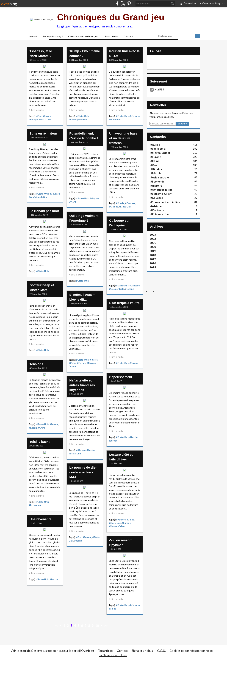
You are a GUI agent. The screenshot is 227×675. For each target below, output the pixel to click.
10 (97, 626)
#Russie (47, 116)
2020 (153, 246)
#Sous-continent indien (165, 202)
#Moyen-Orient (117, 526)
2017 (153, 259)
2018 (153, 255)
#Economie (115, 119)
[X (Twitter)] (123, 3)
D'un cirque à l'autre (124, 303)
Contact (128, 36)
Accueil (33, 36)
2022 (153, 238)
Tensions (36, 364)
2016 (153, 263)
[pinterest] (129, 3)
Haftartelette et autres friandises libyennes (82, 385)
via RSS (159, 89)
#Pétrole (121, 519)
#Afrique (113, 206)
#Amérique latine (78, 119)
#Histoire (134, 116)
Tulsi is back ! (39, 441)
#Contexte (157, 210)
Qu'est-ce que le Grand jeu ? (84, 36)
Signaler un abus (142, 651)
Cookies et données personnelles (191, 651)
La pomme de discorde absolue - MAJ (82, 472)
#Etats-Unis (45, 119)
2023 (153, 234)
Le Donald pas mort (44, 211)
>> (106, 626)
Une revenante (40, 519)
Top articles (105, 651)
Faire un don (111, 36)
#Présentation (159, 214)
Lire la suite (37, 109)
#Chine (72, 363)
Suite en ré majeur (43, 133)
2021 (153, 242)
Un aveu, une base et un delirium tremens (123, 138)
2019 (153, 250)
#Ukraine (156, 169)
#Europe (33, 119)
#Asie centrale (116, 289)
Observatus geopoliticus (47, 651)
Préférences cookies (113, 655)
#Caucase (55, 193)
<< (56, 626)
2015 (153, 267)
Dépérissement (120, 377)
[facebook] (117, 3)
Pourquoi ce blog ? (53, 36)
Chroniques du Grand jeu (110, 17)
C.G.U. (161, 651)
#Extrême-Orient (161, 193)
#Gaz (39, 116)
